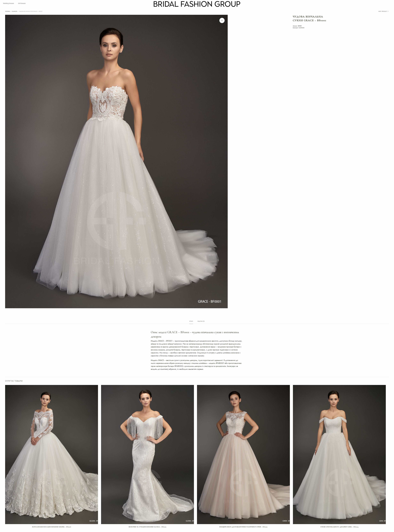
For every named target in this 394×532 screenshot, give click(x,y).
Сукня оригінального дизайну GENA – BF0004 (339, 527)
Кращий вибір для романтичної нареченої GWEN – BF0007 (243, 527)
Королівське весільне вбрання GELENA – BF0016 (51, 527)
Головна (7, 11)
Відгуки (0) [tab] (201, 321)
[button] (222, 20)
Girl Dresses (22, 3)
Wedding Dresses (8, 3)
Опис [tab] (191, 321)
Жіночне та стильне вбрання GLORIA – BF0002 (147, 527)
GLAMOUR (14, 11)
